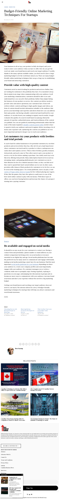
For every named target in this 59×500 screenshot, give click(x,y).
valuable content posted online (33, 125)
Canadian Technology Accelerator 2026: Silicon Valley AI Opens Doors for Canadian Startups (14, 389)
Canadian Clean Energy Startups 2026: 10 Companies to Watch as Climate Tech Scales (13, 419)
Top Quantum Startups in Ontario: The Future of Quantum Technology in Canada (43, 419)
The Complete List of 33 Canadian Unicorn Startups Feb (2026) (42, 389)
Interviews (3, 470)
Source (6, 241)
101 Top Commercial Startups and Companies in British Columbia (15, 490)
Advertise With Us (5, 454)
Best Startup (19, 348)
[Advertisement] (29, 195)
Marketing (3, 473)
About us (3, 451)
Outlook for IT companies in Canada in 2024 (15, 479)
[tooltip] (20, 344)
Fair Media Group (42, 497)
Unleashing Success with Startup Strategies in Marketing (10, 310)
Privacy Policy (4, 462)
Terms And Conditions (6, 460)
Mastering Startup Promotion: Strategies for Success (27, 310)
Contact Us (3, 457)
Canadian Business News (7, 467)
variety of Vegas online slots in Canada (17, 172)
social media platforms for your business (25, 264)
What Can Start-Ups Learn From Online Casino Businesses (45, 310)
